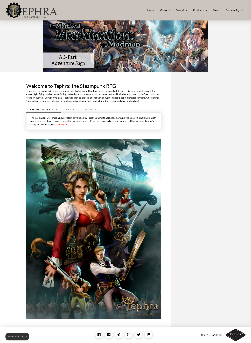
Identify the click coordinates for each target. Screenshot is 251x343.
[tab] (43, 110)
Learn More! (61, 124)
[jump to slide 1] (123, 67)
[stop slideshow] (129, 67)
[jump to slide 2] (126, 67)
